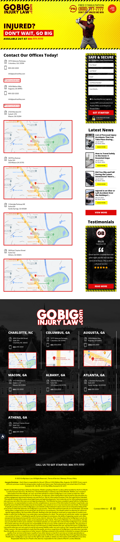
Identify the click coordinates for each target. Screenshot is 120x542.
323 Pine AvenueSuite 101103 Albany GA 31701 (16, 160)
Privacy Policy (95, 109)
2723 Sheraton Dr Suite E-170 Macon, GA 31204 (14, 114)
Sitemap (63, 478)
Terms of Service (53, 478)
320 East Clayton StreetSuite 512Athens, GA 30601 (17, 252)
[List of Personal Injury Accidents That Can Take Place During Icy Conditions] (90, 141)
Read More (101, 147)
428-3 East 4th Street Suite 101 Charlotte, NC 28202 (20, 340)
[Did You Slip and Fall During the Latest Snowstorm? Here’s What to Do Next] (90, 179)
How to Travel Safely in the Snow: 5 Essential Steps (105, 155)
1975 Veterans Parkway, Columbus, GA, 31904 (17, 62)
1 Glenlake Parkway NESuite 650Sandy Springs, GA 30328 (17, 206)
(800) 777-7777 (91, 8)
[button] (112, 9)
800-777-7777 (35, 38)
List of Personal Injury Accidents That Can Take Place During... (105, 137)
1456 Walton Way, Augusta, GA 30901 (15, 87)
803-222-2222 (13, 68)
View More (101, 212)
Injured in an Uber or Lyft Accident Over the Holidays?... (105, 192)
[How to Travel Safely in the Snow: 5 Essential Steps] (90, 160)
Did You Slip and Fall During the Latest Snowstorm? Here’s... (105, 174)
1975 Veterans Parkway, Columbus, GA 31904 (59, 339)
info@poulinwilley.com (16, 74)
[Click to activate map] (12, 80)
